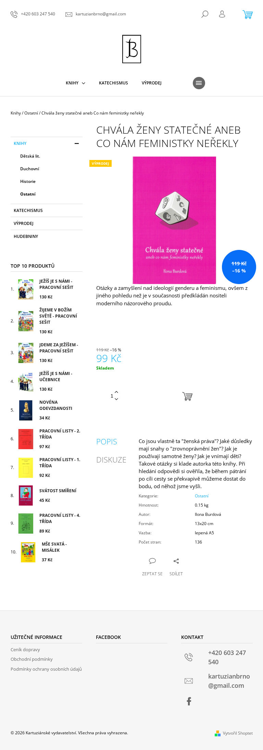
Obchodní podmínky (32, 659)
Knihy (20, 143)
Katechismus (28, 210)
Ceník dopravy (25, 649)
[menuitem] (75, 83)
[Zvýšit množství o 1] (116, 392)
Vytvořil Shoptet (238, 733)
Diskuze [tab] (111, 459)
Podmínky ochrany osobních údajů (46, 669)
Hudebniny (26, 236)
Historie (28, 181)
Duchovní (29, 169)
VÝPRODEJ (24, 223)
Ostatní (28, 194)
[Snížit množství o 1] (116, 399)
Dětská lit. (30, 156)
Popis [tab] (106, 441)
